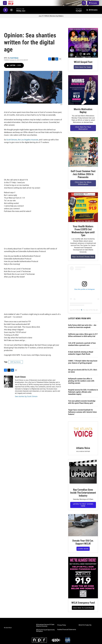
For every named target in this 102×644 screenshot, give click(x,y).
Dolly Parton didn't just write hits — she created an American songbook (82, 326)
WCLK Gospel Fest (83, 61)
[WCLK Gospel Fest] (83, 43)
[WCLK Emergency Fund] (83, 577)
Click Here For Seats (83, 67)
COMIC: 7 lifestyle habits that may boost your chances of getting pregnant (82, 362)
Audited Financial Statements (66, 629)
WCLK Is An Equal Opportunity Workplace (45, 630)
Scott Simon (14, 58)
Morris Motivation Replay (83, 111)
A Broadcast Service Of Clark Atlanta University (45, 625)
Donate (94, 3)
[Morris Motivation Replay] (83, 90)
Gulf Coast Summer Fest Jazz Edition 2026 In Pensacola (83, 174)
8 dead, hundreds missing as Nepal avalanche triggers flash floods (80, 353)
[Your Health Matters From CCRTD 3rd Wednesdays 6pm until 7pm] (83, 207)
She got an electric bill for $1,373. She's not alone (82, 371)
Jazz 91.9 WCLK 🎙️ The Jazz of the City (82, 310)
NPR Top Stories (15, 362)
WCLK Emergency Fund (83, 602)
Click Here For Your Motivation (83, 128)
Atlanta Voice (83, 448)
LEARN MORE (83, 548)
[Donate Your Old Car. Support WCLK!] (83, 525)
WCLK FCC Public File (85, 625)
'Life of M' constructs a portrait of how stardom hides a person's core (82, 344)
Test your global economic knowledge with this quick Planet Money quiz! (81, 402)
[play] (5, 10)
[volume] (11, 10)
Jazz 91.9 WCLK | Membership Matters (51, 16)
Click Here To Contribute (83, 608)
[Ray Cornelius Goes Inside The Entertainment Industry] (83, 472)
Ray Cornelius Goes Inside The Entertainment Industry (83, 492)
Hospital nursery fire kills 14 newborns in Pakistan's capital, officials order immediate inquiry (83, 392)
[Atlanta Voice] (83, 432)
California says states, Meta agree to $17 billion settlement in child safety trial (83, 335)
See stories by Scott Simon (26, 396)
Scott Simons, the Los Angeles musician (22, 140)
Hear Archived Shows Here (83, 256)
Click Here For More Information (83, 183)
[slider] (14, 10)
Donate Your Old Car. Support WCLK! (83, 542)
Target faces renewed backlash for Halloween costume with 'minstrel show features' (82, 412)
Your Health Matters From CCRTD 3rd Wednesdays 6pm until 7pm (83, 231)
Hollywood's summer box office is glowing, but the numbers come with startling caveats (81, 381)
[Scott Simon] (8, 382)
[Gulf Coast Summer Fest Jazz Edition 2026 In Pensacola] (83, 152)
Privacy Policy (61, 625)
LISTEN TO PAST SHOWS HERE (83, 505)
